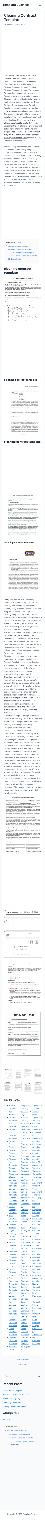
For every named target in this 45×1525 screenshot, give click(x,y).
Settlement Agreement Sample (37, 1278)
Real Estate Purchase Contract (37, 1221)
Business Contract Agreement (25, 1168)
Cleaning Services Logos (12, 1227)
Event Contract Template (13, 1332)
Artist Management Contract (25, 1242)
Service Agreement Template (37, 1192)
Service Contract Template (13, 1192)
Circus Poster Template (12, 1390)
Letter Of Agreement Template (37, 1165)
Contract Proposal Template (24, 1340)
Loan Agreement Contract (37, 1183)
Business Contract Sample (24, 1189)
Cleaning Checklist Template (13, 1340)
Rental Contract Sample (36, 1156)
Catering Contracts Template (13, 1201)
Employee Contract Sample (36, 1213)
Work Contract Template (24, 1281)
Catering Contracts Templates (36, 1174)
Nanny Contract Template (36, 1287)
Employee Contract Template (36, 1269)
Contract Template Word (13, 1290)
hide (18, 242)
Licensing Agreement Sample (25, 1314)
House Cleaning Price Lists (25, 1332)
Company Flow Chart (12, 1403)
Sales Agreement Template (13, 1281)
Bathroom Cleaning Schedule (13, 1254)
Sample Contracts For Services (16, 1394)
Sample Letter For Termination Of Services (25, 1293)
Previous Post (23, 1360)
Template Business (16, 5)
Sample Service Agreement (25, 1153)
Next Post (23, 1364)
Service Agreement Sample (25, 1198)
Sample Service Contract (12, 1153)
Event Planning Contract (24, 1263)
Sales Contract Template (13, 1311)
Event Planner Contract (24, 1323)
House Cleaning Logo (12, 1245)
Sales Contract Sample (24, 1305)
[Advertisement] (22, 50)
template (6, 1419)
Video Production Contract (37, 1239)
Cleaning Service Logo (12, 1263)
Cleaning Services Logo (24, 1111)
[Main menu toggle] (39, 5)
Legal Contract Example (36, 1340)
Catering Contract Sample (12, 1236)
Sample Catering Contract (24, 1272)
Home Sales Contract (36, 1320)
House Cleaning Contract (12, 1210)
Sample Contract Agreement (13, 1171)
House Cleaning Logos (12, 1272)
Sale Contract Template (13, 1219)
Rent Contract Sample (36, 1230)
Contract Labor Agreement (37, 1126)
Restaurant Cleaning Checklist (37, 1147)
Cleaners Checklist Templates (36, 1260)
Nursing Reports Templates (14, 1407)
